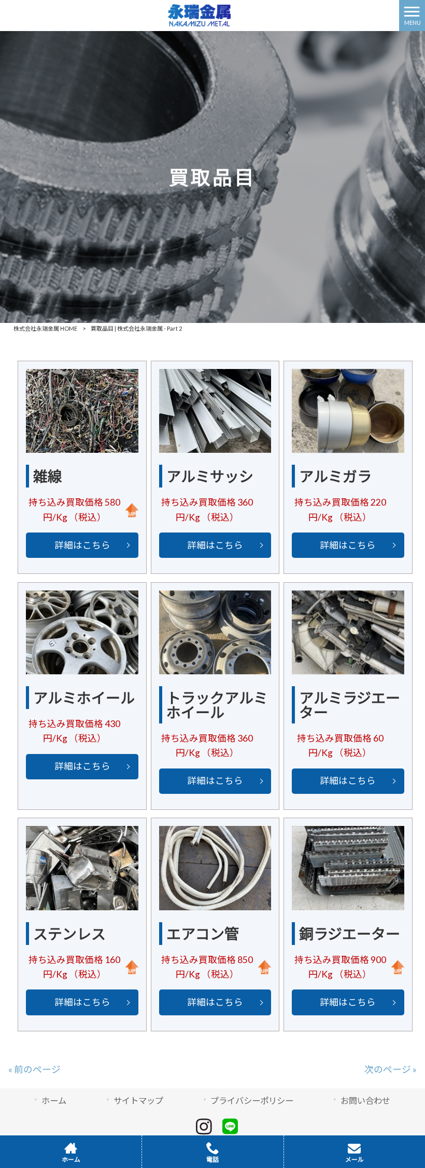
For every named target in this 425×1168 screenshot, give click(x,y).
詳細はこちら (82, 545)
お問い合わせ (365, 1100)
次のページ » (390, 1069)
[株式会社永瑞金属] (199, 14)
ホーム (53, 1100)
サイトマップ (138, 1100)
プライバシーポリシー (251, 1100)
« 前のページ (34, 1069)
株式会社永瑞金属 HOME (45, 328)
